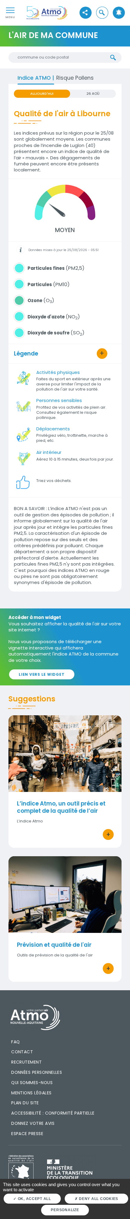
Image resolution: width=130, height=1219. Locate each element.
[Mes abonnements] (118, 13)
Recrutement (26, 1062)
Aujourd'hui (42, 93)
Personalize (65, 1210)
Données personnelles (36, 1072)
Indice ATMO (35, 77)
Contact (22, 1052)
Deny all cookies (98, 1199)
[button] (102, 13)
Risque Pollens (75, 77)
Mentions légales (31, 1093)
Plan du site (25, 1103)
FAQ (15, 1042)
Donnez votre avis (32, 1123)
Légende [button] (26, 353)
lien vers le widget (41, 674)
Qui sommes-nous (32, 1083)
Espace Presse (27, 1134)
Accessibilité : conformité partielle (53, 1113)
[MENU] (10, 10)
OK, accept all (34, 1199)
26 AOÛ (92, 93)
